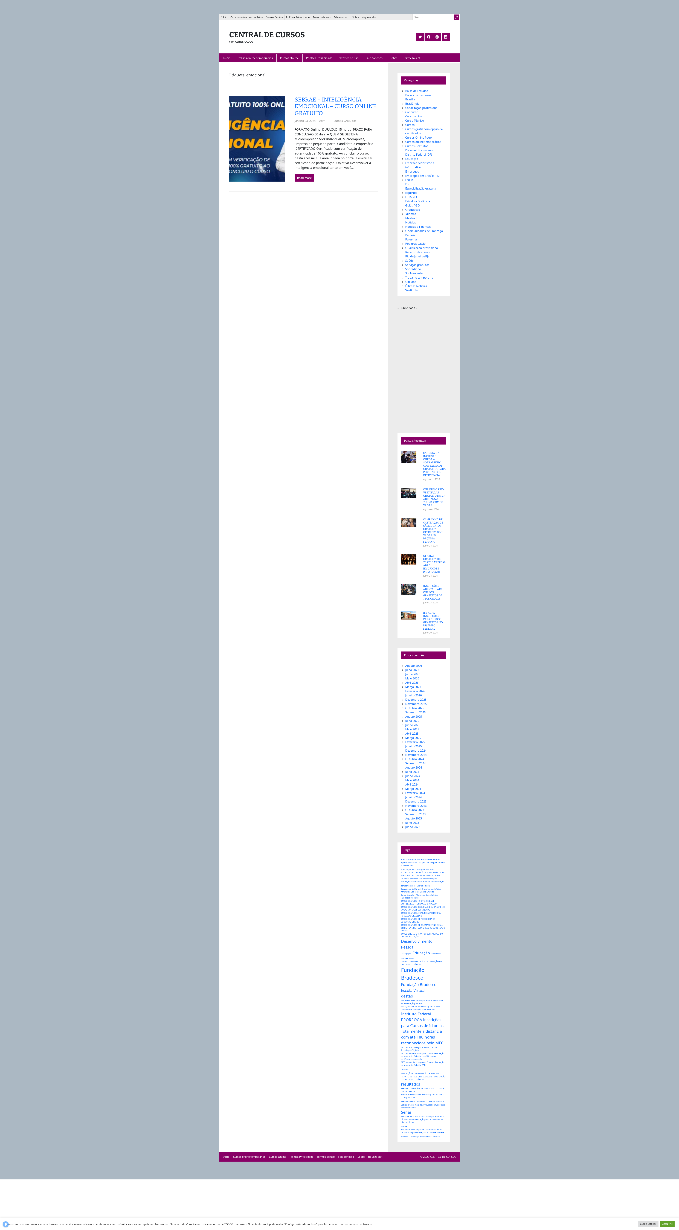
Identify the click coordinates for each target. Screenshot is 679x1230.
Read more (304, 178)
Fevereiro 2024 (415, 793)
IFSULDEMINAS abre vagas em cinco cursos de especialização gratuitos (422, 1002)
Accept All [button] (667, 1223)
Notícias (410, 222)
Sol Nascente (414, 273)
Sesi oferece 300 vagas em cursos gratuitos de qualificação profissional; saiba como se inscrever (423, 1131)
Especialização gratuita (420, 188)
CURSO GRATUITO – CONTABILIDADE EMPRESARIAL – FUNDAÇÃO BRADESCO (419, 902)
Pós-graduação (415, 244)
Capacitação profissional (421, 108)
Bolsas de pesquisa (418, 95)
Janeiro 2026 (413, 695)
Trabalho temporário (419, 278)
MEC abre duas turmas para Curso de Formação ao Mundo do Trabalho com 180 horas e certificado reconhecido (422, 1056)
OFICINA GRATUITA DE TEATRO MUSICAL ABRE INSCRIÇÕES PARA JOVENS (434, 563)
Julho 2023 (412, 823)
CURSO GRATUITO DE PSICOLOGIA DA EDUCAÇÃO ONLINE (418, 920)
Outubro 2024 (414, 759)
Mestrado (411, 218)
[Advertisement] (423, 372)
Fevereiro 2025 (415, 742)
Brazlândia (412, 104)
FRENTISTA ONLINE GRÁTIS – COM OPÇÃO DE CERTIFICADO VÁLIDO (421, 963)
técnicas (436, 1136)
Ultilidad (410, 282)
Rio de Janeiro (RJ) (417, 256)
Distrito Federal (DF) (418, 154)
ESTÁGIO (411, 197)
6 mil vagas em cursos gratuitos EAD (417, 869)
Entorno (410, 184)
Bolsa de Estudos (416, 91)
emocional (436, 953)
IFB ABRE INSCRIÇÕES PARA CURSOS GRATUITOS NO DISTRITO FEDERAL (433, 620)
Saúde (409, 261)
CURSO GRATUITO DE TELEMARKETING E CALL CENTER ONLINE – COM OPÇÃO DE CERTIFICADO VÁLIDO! (423, 928)
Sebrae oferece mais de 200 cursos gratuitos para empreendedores (423, 1106)
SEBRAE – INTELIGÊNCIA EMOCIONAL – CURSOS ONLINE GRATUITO (422, 1090)
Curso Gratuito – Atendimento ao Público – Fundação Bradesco (420, 896)
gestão (407, 996)
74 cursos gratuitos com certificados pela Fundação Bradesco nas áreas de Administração (422, 880)
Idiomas (410, 214)
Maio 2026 (412, 678)
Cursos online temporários (423, 142)
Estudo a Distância (417, 201)
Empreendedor (407, 958)
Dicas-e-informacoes (419, 150)
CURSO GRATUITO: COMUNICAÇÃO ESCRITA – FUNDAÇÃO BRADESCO (421, 914)
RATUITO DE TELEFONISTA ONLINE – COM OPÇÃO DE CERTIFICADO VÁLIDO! (423, 1078)
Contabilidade (423, 886)
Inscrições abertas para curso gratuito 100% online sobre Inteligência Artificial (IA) (420, 1008)
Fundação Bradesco (413, 973)
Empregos (412, 171)
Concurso (411, 112)
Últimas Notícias (416, 286)
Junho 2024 (412, 776)
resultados (410, 1084)
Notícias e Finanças (418, 227)
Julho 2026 (412, 670)
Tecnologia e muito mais (420, 1136)
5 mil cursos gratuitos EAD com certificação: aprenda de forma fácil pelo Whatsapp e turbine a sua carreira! (423, 862)
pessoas (404, 1069)
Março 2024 (413, 789)
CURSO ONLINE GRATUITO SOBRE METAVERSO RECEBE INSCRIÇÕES (422, 935)
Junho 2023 (412, 827)
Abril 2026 (412, 683)
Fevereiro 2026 (415, 691)
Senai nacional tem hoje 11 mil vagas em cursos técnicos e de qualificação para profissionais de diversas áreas (422, 1119)
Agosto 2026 (413, 666)
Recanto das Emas (417, 252)
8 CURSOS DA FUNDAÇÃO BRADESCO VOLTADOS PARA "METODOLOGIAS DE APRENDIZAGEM (423, 874)
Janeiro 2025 (413, 746)
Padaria (410, 235)
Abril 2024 (412, 784)
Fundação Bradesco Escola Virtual (418, 987)
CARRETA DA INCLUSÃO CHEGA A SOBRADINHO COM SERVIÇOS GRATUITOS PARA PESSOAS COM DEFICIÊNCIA (434, 464)
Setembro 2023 (415, 814)
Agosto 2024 (413, 767)
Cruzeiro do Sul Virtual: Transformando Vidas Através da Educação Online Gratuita (421, 890)
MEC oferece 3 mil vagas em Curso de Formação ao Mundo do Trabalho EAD (422, 1063)
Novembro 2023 (416, 806)
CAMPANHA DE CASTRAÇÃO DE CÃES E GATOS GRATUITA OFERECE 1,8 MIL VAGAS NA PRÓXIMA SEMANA (433, 530)
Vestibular (412, 290)
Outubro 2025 (414, 708)
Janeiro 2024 (413, 797)
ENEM (409, 180)
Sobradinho (413, 269)
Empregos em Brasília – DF (423, 176)
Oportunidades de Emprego (424, 231)
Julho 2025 (412, 721)
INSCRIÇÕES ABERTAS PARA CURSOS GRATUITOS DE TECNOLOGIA (433, 592)
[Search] (456, 17)
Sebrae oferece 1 (436, 1101)
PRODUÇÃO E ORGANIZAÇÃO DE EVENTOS (420, 1073)
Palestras (411, 239)
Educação (411, 159)
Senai (406, 1112)
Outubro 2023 (414, 810)
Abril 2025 (412, 733)
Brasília (410, 99)
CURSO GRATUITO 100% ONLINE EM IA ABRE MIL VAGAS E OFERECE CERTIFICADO (423, 908)
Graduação (412, 210)
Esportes (411, 193)
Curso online (413, 116)
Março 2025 (413, 738)
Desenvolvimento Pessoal (417, 944)
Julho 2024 (412, 772)
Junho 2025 (412, 725)
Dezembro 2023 (415, 801)
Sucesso (404, 1136)
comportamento (408, 886)
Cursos (410, 125)
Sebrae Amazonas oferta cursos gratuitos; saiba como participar (422, 1096)
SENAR (404, 1126)
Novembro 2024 (416, 755)
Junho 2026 (412, 674)
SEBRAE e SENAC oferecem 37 (414, 1101)
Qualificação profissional (422, 248)
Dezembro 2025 (415, 700)
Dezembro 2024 (415, 750)
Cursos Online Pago (418, 137)
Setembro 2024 (415, 763)
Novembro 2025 (416, 704)
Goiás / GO (412, 205)
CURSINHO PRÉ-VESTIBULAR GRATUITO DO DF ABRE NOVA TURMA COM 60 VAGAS (434, 497)
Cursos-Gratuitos (344, 121)
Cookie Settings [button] (648, 1223)
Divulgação (406, 953)
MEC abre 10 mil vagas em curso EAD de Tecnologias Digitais (419, 1048)
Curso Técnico (414, 121)
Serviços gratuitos (417, 265)
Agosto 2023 (413, 818)
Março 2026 (413, 687)
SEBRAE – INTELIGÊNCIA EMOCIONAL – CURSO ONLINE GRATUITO (335, 106)
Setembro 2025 (415, 712)
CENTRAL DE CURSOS (267, 34)
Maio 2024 (412, 780)
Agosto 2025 (413, 717)
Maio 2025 (412, 729)
